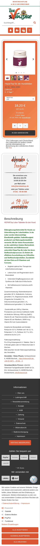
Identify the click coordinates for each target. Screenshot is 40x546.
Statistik (8, 511)
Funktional (9, 521)
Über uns (20, 393)
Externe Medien (11, 515)
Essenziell (9, 508)
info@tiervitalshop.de (20, 186)
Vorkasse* (33, 457)
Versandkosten (26, 117)
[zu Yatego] (33, 479)
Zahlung (21, 415)
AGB (21, 410)
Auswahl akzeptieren (20, 536)
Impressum (21, 436)
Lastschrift (5, 463)
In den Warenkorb (20, 133)
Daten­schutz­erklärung (11, 503)
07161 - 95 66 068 (20, 192)
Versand (21, 419)
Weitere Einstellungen (10, 524)
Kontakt (21, 406)
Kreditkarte (24, 457)
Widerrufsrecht (20, 428)
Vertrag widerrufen (20, 443)
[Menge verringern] (25, 125)
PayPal (8, 518)
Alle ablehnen (20, 542)
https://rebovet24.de (26, 358)
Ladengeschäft (20, 397)
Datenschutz (21, 423)
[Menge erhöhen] (14, 125)
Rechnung (14, 457)
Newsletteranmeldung (21, 402)
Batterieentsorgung (21, 432)
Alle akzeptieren (20, 530)
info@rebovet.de (21, 373)
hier (10, 148)
